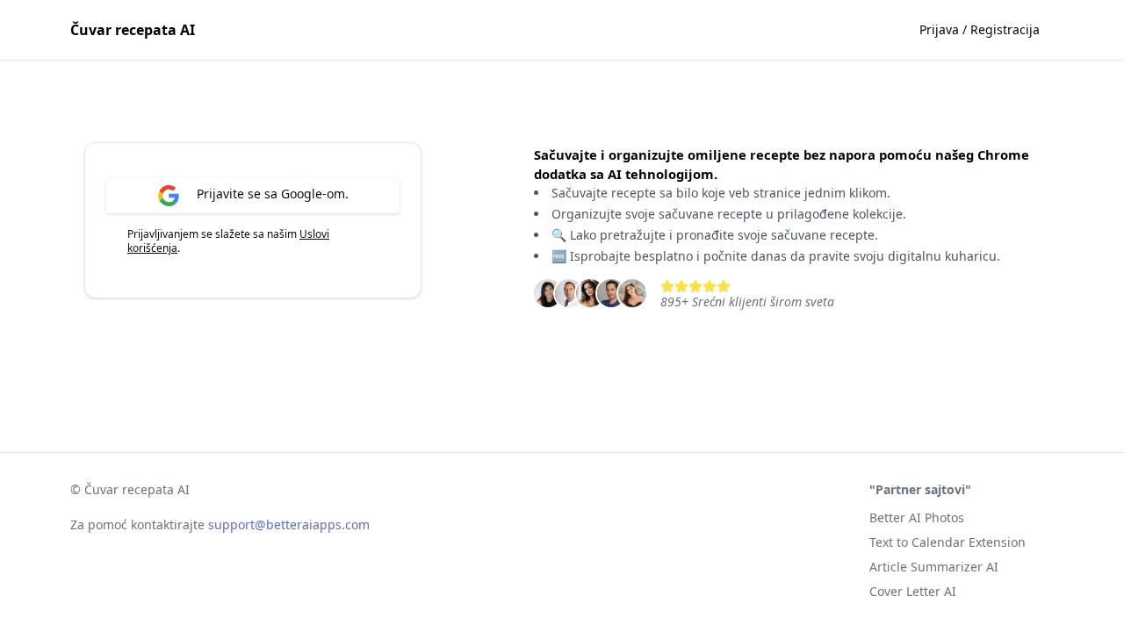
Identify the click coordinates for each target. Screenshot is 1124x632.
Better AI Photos (916, 517)
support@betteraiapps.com (289, 524)
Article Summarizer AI (933, 566)
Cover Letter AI (912, 591)
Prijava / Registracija (979, 29)
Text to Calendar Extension (947, 542)
